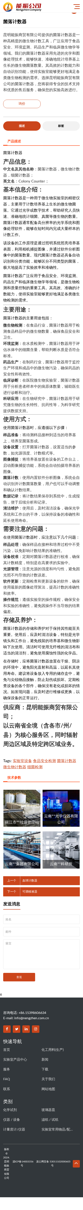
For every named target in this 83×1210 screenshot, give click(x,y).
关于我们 (48, 1079)
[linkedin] (26, 1029)
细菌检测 (35, 767)
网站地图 (48, 1089)
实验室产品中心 (15, 1059)
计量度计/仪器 (14, 1129)
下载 (45, 1069)
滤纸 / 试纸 (50, 1119)
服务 (6, 1069)
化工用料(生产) (53, 1049)
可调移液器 (29, 891)
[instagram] (35, 1029)
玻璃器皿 (48, 1110)
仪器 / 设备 (11, 1119)
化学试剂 (10, 1110)
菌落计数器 (66, 761)
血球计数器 (29, 880)
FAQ (6, 1079)
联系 (6, 1089)
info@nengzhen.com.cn (31, 1018)
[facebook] (7, 1029)
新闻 (45, 1059)
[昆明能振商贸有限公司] (33, 6)
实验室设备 (22, 761)
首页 (6, 1049)
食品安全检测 (44, 761)
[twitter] (16, 1029)
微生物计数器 (14, 767)
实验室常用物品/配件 (57, 1129)
